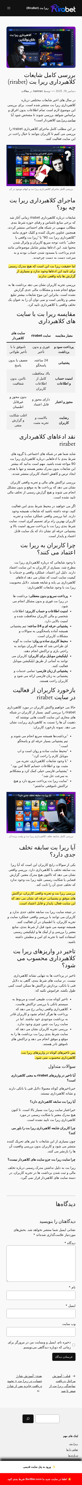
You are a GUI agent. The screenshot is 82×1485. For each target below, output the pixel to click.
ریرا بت (73, 1443)
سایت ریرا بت (66, 120)
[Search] (28, 1418)
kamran (38, 91)
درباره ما (73, 1455)
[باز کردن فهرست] (8, 8)
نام (72, 1287)
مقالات (25, 91)
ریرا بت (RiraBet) (37, 8)
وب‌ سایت (68, 1324)
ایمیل (70, 1306)
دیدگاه (70, 1243)
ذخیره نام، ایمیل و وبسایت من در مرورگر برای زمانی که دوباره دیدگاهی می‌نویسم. (39, 1344)
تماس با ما (72, 1449)
